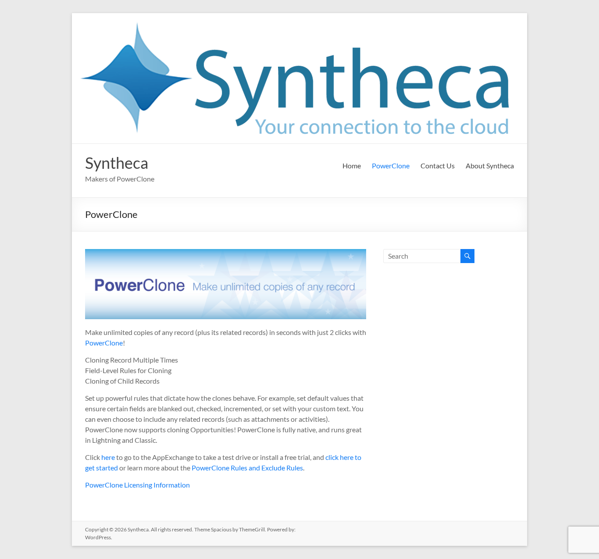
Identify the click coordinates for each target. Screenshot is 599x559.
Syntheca (116, 162)
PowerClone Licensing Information (137, 485)
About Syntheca (490, 165)
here (108, 457)
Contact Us (438, 165)
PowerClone (391, 165)
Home (351, 165)
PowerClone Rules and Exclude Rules (247, 467)
